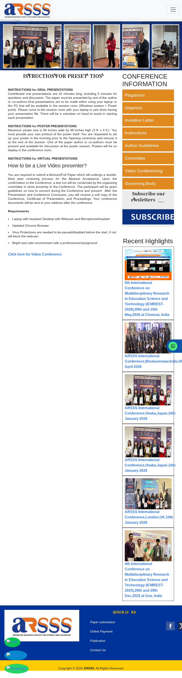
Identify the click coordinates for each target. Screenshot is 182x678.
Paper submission (102, 622)
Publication (97, 640)
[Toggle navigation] (173, 9)
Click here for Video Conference (35, 254)
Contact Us (98, 650)
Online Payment (101, 631)
